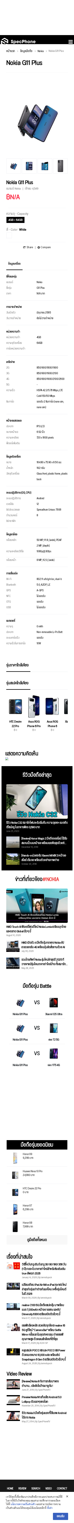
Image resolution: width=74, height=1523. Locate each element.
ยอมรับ (61, 1516)
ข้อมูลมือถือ (26, 51)
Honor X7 (28, 1207)
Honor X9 (28, 1155)
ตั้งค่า (50, 1507)
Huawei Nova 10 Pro (32, 1173)
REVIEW (22, 1488)
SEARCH (35, 1488)
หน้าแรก (10, 51)
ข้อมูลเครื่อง (14, 264)
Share (30, 247)
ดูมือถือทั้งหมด (37, 1240)
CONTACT (62, 1488)
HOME (10, 1488)
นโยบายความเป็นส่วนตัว (23, 1504)
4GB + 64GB (15, 220)
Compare (46, 247)
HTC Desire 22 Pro (32, 1190)
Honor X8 (28, 1224)
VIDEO (48, 1488)
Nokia (41, 51)
